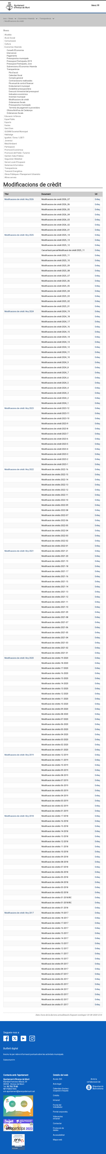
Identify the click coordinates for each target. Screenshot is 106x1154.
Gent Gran (9, 128)
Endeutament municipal (19, 86)
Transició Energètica (13, 171)
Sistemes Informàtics (14, 165)
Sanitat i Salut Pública (14, 156)
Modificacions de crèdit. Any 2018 (19, 816)
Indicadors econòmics (18, 94)
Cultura (8, 44)
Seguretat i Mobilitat (13, 159)
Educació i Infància (13, 116)
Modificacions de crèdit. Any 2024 (19, 311)
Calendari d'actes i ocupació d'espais (61, 1090)
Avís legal (57, 1084)
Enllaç (97, 199)
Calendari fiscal (15, 75)
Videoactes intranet (58, 1118)
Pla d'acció (13, 72)
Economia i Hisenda (26, 18)
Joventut (8, 141)
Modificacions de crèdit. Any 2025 (19, 235)
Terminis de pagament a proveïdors (24, 108)
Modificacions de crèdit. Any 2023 (19, 408)
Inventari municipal (17, 97)
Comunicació (10, 41)
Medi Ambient (11, 144)
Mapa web (57, 1140)
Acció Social (10, 38)
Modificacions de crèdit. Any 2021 (19, 551)
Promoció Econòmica (14, 150)
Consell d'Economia (15, 50)
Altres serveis (10, 177)
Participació (10, 147)
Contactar (57, 1123)
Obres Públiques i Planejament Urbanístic (22, 174)
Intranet (56, 1100)
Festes (7, 125)
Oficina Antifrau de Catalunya (19, 110)
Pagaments (12, 56)
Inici (4, 18)
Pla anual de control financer (21, 83)
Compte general (16, 78)
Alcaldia (8, 35)
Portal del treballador (58, 1106)
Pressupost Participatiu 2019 (19, 61)
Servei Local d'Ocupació (15, 162)
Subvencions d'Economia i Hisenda (22, 66)
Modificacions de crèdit (14, 21)
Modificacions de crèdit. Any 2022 (19, 469)
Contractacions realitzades (20, 81)
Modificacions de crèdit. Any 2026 (19, 199)
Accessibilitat (59, 1135)
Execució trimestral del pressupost (24, 91)
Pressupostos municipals (18, 58)
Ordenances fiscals (17, 102)
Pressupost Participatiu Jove (19, 64)
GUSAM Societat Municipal (16, 131)
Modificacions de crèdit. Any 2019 (19, 755)
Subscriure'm (9, 1060)
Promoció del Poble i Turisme (17, 153)
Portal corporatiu (60, 1112)
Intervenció (11, 53)
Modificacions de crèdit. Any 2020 (19, 658)
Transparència (45, 18)
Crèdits (56, 1095)
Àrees (10, 18)
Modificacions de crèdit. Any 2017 (19, 913)
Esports (8, 122)
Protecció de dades (58, 1129)
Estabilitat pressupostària (20, 89)
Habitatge (9, 134)
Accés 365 (57, 1079)
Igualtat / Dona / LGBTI (14, 138)
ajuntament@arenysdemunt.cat (21, 1091)
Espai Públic (10, 119)
